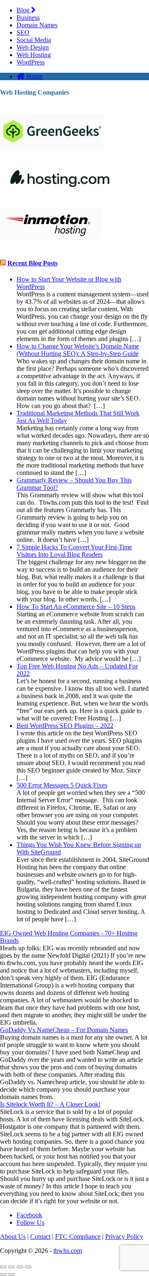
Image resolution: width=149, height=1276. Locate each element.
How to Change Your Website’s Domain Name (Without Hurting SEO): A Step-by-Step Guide (78, 350)
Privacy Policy (124, 1236)
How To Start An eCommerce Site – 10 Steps (76, 606)
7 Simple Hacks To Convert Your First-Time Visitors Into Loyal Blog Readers (74, 551)
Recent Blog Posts (32, 263)
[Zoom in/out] (28, 1267)
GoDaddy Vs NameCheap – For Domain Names (64, 1029)
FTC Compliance (78, 1236)
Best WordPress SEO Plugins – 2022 (65, 725)
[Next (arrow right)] (11, 1274)
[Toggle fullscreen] (20, 1267)
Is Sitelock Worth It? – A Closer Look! (50, 1104)
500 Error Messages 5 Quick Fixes (62, 785)
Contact (40, 1236)
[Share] (11, 1267)
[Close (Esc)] (3, 1267)
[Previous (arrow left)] (3, 1274)
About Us (13, 1236)
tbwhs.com (67, 1250)
